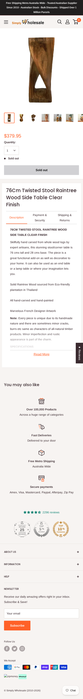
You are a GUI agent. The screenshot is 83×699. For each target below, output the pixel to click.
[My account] (67, 22)
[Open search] (59, 22)
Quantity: (10, 142)
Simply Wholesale (16, 690)
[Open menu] (6, 22)
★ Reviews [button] (79, 353)
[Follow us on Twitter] (14, 648)
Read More (42, 354)
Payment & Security (40, 217)
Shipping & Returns (65, 217)
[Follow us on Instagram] (22, 648)
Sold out (42, 170)
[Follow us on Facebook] (7, 648)
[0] (75, 21)
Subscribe (17, 625)
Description (16, 217)
